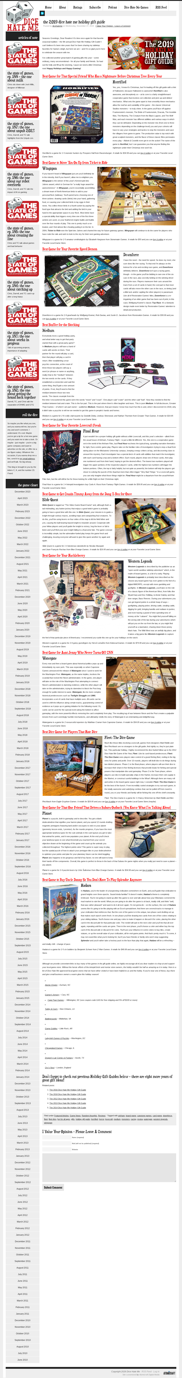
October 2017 (22, 781)
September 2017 (23, 787)
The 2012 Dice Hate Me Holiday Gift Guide (67, 1099)
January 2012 (22, 1235)
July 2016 (22, 879)
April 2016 (23, 899)
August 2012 (23, 1189)
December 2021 (22, 557)
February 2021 (22, 590)
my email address (27, 459)
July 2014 (22, 1037)
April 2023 (23, 498)
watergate (148, 1119)
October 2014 (22, 1018)
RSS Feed (161, 7)
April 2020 (23, 616)
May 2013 (22, 1129)
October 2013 (22, 1097)
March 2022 (22, 544)
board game (131, 1116)
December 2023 (22, 491)
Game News (75, 1116)
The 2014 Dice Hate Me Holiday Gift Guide (67, 1108)
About (62, 7)
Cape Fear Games (56, 1000)
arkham (121, 1116)
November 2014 (22, 1011)
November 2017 (22, 774)
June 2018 (22, 728)
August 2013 (23, 1110)
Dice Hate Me (22, 16)
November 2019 (22, 643)
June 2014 (22, 1044)
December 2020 (22, 597)
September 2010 (23, 1340)
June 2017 (22, 807)
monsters (126, 1119)
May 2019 (22, 656)
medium (117, 1119)
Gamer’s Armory (52, 995)
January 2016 (22, 919)
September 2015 (23, 945)
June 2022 (22, 531)
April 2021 (23, 577)
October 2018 (22, 702)
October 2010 (22, 1333)
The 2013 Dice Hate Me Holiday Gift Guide (67, 1103)
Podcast (112, 7)
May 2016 (22, 893)
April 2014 (23, 1057)
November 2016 (22, 853)
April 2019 (23, 662)
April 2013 (23, 1136)
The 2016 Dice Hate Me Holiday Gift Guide (67, 1090)
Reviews (102, 1116)
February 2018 (22, 755)
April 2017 (23, 820)
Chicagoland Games (54, 1048)
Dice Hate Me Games (136, 7)
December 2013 (22, 1083)
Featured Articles (61, 1116)
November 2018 (22, 695)
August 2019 (23, 649)
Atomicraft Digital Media (149, 1375)
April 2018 (23, 741)
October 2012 (22, 1175)
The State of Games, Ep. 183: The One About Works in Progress (20, 338)
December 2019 (22, 636)
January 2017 (22, 840)
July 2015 (22, 958)
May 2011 (22, 1287)
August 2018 (23, 715)
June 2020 (22, 603)
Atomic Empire (51, 985)
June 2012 (22, 1202)
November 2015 (22, 932)
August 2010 (23, 1346)
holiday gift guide (83, 1119)
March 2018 (22, 748)
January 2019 (22, 682)
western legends (160, 1119)
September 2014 (23, 1024)
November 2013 (22, 1090)
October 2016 (22, 860)
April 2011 (23, 1294)
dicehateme (57, 26)
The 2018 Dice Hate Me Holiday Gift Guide (67, 1094)
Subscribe (95, 7)
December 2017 (22, 768)
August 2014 (23, 1031)
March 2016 (22, 906)
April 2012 (23, 1215)
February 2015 (22, 991)
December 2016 (22, 847)
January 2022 (22, 551)
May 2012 (22, 1208)
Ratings (77, 7)
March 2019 (22, 669)
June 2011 (23, 1281)
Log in (156, 1371)
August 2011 (23, 1268)
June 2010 (22, 1360)
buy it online (146, 153)
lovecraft (109, 1119)
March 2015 (22, 985)
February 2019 (22, 676)
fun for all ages (63, 1119)
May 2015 (22, 972)
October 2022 (22, 524)
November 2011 (22, 1248)
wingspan (48, 1123)
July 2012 (22, 1195)
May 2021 (22, 570)
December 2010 (22, 1320)
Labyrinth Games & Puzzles (57, 1038)
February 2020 (22, 623)
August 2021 (23, 564)
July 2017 (22, 801)
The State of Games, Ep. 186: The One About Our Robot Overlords (20, 179)
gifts (73, 1119)
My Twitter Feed (42, 13)
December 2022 (22, 518)
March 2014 (22, 1064)
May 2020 (22, 610)
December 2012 (22, 1162)
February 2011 (23, 1307)
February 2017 (22, 833)
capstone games (144, 1116)
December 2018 (22, 689)
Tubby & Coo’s (51, 1009)
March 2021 (22, 584)
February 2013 (22, 1149)
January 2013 (22, 1156)
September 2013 (23, 1103)
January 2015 (22, 998)
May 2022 (22, 537)
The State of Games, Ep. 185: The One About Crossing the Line (20, 233)
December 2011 (22, 1241)
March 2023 (22, 505)
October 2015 (22, 939)
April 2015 (23, 978)
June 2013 (22, 1123)
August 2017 (23, 794)
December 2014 (22, 1004)
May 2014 (22, 1050)
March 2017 (22, 827)
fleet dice (52, 1119)
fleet (46, 1119)
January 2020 (22, 630)
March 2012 (22, 1222)
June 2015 (22, 965)
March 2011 (22, 1300)
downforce (167, 1116)
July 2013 (22, 1116)
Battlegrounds (51, 1019)
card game (157, 1116)
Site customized (129, 1375)
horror (101, 1119)
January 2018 (22, 761)
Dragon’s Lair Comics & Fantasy (59, 1058)
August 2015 (23, 952)
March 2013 (22, 1143)
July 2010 (22, 1353)
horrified (94, 1119)
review (140, 1119)
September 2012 (23, 1182)
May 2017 (22, 814)
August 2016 (23, 873)
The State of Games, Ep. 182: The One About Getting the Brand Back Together (21, 392)
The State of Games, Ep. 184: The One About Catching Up (20, 286)
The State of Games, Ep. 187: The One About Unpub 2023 (21, 127)
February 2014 (22, 1070)
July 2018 (22, 722)
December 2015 (22, 926)
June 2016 (22, 886)
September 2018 (23, 708)
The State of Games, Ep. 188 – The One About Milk (20, 76)
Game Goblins (51, 1028)
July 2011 (22, 1274)
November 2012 (22, 1169)
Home (48, 7)
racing (133, 1119)
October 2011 (22, 1254)
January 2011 (22, 1314)
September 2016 (23, 866)
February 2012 (22, 1228)
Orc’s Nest (49, 1068)
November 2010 (22, 1327)
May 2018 (22, 735)
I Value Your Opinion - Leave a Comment (113, 26)
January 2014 (22, 1077)
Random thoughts (89, 1116)
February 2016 (22, 912)
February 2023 (22, 511)
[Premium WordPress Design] (169, 1377)
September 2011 (23, 1261)
